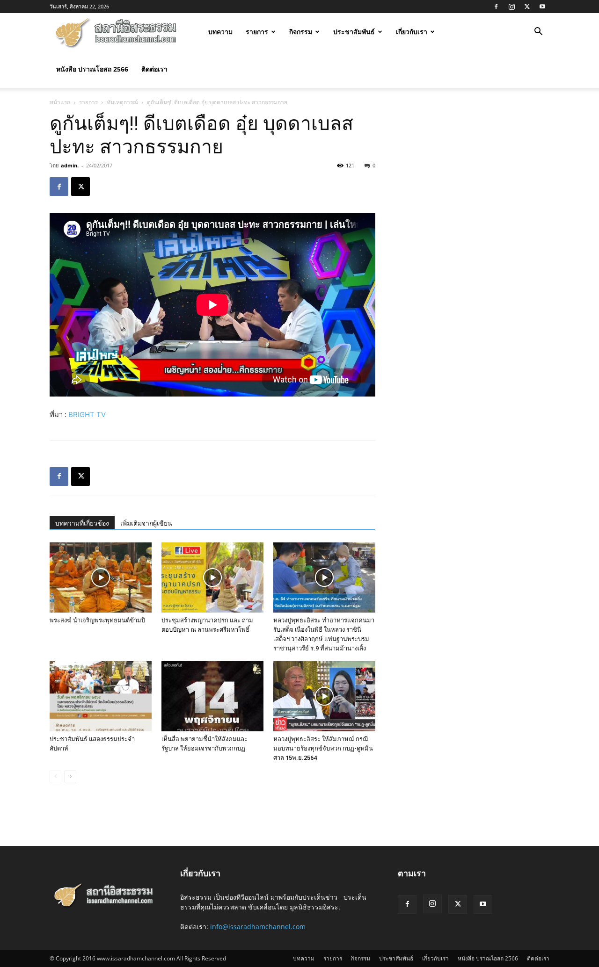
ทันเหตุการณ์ (122, 102)
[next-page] (70, 776)
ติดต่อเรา (154, 69)
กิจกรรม (300, 31)
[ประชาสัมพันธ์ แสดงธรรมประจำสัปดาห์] (101, 696)
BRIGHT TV (87, 414)
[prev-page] (55, 776)
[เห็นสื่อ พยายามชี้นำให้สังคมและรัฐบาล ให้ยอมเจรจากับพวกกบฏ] (212, 696)
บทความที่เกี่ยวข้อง (82, 523)
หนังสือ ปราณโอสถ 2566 (92, 69)
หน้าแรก (60, 102)
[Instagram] (511, 6)
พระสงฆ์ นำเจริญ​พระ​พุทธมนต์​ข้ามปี (97, 620)
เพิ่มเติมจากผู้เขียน (146, 523)
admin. (70, 165)
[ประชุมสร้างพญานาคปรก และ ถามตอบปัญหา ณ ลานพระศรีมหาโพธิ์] (212, 577)
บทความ (220, 31)
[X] (527, 6)
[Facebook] (496, 6)
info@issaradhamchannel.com (258, 926)
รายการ (257, 31)
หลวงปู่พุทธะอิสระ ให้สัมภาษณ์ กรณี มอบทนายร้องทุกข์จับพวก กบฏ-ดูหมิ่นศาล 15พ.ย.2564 (323, 748)
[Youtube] (542, 6)
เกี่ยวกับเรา (411, 31)
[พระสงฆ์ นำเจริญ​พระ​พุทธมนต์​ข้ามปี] (101, 577)
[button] (538, 32)
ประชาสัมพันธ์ (354, 31)
